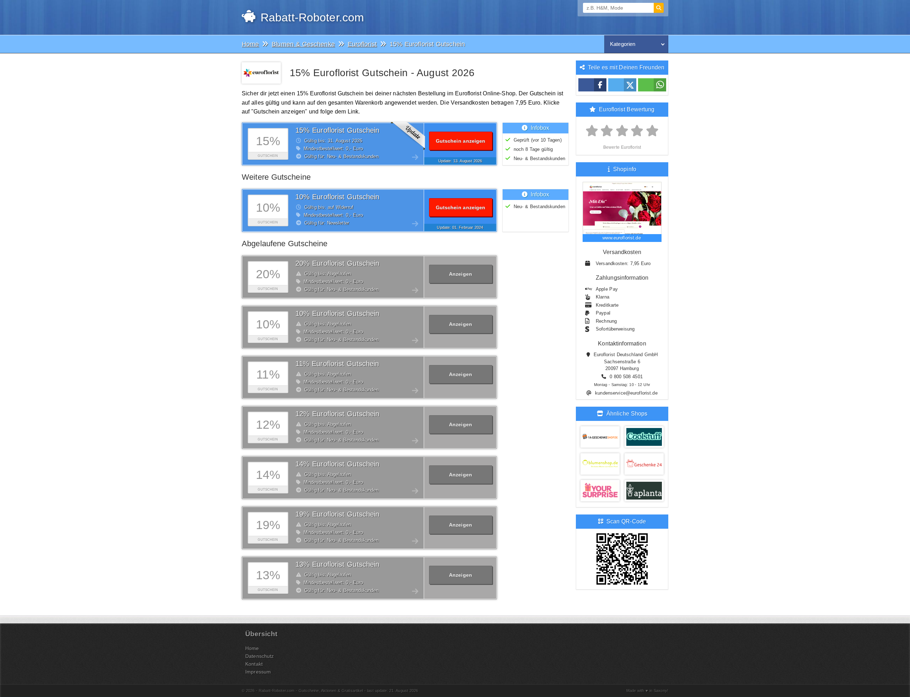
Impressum (258, 672)
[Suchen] (659, 8)
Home (252, 648)
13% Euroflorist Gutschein (337, 564)
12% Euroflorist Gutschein (337, 414)
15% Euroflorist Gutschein (337, 130)
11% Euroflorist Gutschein (337, 364)
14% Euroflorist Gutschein (337, 464)
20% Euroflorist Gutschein (337, 263)
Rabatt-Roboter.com (310, 17)
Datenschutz (259, 656)
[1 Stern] (592, 131)
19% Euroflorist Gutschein (337, 514)
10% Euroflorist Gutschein (337, 197)
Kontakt (254, 664)
